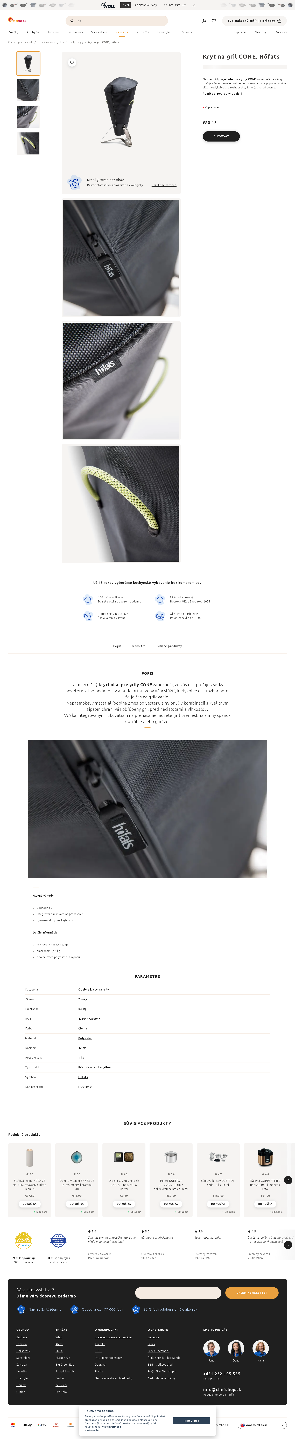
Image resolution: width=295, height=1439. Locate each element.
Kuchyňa (21, 1337)
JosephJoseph (64, 1371)
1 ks (81, 1057)
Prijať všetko (191, 1420)
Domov (21, 1385)
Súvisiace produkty (168, 646)
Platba (99, 1371)
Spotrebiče (23, 1357)
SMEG (59, 1351)
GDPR (98, 1351)
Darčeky (281, 32)
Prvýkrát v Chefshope (162, 1371)
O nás (151, 1344)
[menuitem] (13, 33)
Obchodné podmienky (109, 1357)
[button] (29, 1204)
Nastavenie (92, 1430)
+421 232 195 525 (222, 1373)
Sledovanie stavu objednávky (113, 1378)
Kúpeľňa (21, 1371)
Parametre (138, 646)
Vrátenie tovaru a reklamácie (113, 1337)
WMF (58, 1337)
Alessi (59, 1344)
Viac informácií (111, 1426)
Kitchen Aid (62, 1357)
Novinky (260, 32)
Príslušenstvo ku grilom (94, 1067)
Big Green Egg (64, 1364)
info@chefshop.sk (222, 1389)
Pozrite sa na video (164, 185)
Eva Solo (61, 1392)
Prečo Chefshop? (159, 1351)
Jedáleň (21, 1344)
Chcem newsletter (252, 1292)
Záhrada (21, 1364)
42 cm (82, 1048)
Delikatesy (23, 1351)
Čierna (82, 1028)
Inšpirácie (240, 32)
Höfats (83, 1077)
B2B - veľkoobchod (160, 1364)
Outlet (20, 1392)
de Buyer (61, 1385)
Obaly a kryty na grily (93, 989)
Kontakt (100, 1344)
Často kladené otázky (162, 1378)
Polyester (85, 1038)
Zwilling (60, 1378)
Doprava (100, 1364)
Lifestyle (22, 1378)
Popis (117, 646)
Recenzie (153, 1337)
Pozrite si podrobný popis (221, 93)
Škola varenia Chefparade (164, 1357)
